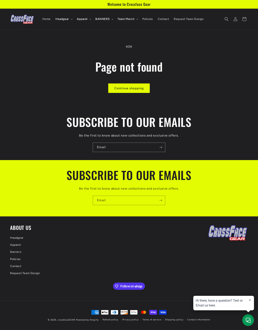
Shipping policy (174, 319)
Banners (15, 252)
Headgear (17, 237)
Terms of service (152, 319)
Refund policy (110, 319)
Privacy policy (130, 319)
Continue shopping (129, 88)
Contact (15, 266)
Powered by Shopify (87, 320)
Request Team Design (25, 273)
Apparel (15, 244)
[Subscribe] (160, 147)
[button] (63, 19)
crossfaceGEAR (66, 320)
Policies (15, 259)
